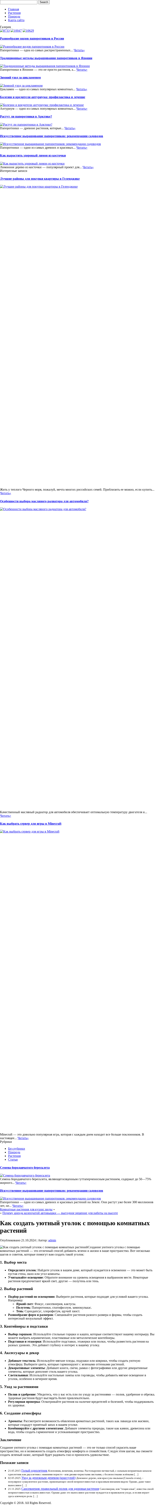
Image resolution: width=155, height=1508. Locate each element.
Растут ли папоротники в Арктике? (26, 116)
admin (52, 1240)
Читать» (79, 50)
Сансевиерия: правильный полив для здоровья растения (60, 1488)
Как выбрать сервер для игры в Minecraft (30, 823)
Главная (13, 9)
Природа (14, 16)
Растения (14, 13)
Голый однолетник (34, 1470)
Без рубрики (16, 1148)
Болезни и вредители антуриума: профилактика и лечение (42, 97)
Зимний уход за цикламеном (20, 77)
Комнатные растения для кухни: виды (26, 1209)
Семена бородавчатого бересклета (25, 1167)
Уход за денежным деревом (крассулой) (48, 1478)
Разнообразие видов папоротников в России (32, 38)
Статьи (13, 1159)
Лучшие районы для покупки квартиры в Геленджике (40, 178)
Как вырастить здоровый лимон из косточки (33, 155)
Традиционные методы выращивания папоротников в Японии (46, 58)
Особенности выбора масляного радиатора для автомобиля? (44, 501)
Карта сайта (16, 20)
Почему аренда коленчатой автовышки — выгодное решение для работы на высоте (60, 1213)
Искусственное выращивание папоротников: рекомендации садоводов (51, 136)
